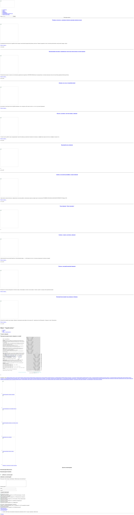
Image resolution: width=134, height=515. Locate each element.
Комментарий (3, 486)
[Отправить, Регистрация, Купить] (2, 514)
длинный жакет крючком (55, 378)
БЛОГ (4, 10)
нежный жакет (39, 379)
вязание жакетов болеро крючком (27, 377)
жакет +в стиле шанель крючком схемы (67, 378)
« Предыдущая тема (3, 509)
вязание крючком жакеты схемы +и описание (88, 377)
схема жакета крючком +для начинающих (85, 379)
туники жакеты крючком (97, 379)
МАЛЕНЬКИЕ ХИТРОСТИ (8, 13)
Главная (4, 330)
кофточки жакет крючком (10, 379)
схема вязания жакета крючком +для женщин (70, 379)
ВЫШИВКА (5, 12)
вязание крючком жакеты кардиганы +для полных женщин (69, 377)
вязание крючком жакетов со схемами (51, 377)
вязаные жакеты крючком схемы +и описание (16, 378)
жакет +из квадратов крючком (90, 378)
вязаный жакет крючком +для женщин (43, 378)
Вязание (8, 377)
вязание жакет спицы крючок (15, 377)
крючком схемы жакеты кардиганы (30, 379)
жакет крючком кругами (112, 378)
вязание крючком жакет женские (38, 377)
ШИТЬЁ (4, 11)
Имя (1, 488)
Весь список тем (3, 508)
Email (1, 490)
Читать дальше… (3, 45)
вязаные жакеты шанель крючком (30, 378)
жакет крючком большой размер (101, 378)
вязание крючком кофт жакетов (119, 377)
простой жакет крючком (46, 379)
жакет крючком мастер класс (121, 378)
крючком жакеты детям (19, 379)
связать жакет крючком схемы (56, 379)
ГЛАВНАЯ (5, 9)
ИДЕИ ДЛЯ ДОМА (6, 14)
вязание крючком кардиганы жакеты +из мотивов (105, 377)
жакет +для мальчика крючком (79, 378)
